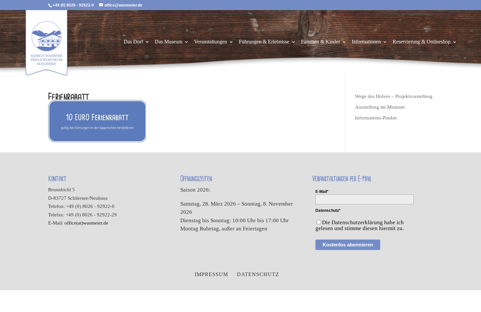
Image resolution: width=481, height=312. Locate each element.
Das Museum (168, 41)
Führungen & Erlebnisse (264, 41)
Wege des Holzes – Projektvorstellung (394, 96)
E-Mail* (322, 191)
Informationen (366, 41)
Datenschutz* (328, 210)
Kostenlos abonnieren (348, 244)
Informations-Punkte (376, 117)
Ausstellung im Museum (380, 107)
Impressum (211, 274)
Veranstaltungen (210, 41)
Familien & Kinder (320, 41)
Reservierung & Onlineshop (422, 41)
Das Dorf (133, 41)
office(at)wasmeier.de (86, 223)
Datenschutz (258, 274)
